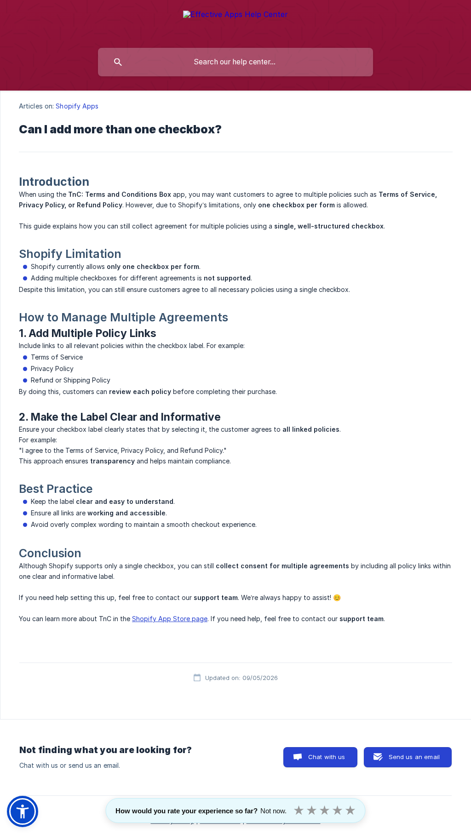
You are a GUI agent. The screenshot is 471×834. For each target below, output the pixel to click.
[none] (235, 21)
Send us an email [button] (414, 756)
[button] (22, 811)
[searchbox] (235, 62)
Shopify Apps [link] (77, 106)
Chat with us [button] (326, 756)
